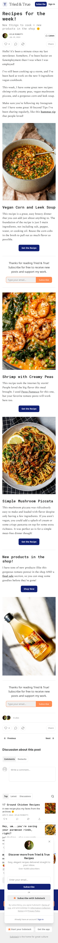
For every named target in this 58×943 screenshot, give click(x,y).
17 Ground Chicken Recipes (21, 804)
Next (48, 738)
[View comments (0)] (16, 44)
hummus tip (48, 112)
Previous (11, 738)
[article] (29, 812)
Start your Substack (21, 929)
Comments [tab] (9, 759)
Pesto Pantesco (30, 392)
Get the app (44, 929)
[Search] (53, 796)
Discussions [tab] (25, 796)
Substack (14, 936)
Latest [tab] (14, 796)
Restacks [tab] (22, 759)
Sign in (51, 4)
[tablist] (15, 759)
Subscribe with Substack (31, 898)
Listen (51, 35)
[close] (49, 841)
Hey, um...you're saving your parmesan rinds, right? (19, 829)
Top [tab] (6, 796)
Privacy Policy (34, 911)
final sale (8, 576)
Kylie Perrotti (16, 34)
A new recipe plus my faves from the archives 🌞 (21, 810)
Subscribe (41, 4)
